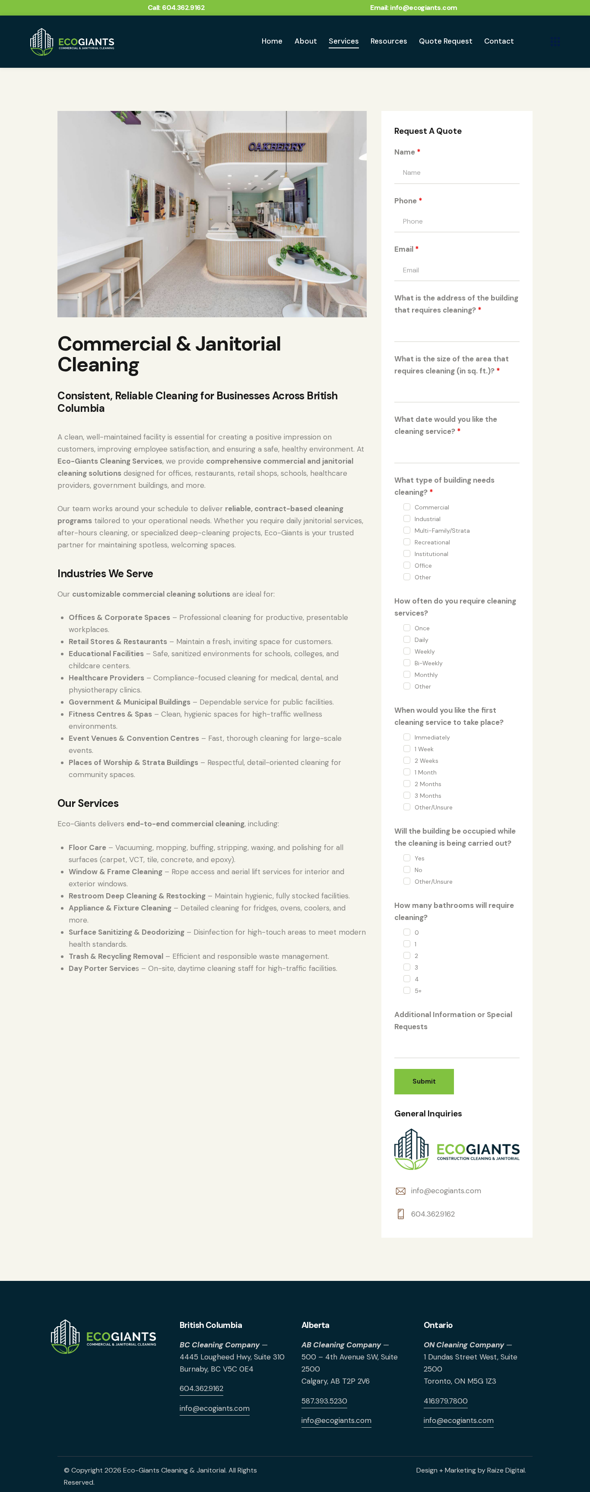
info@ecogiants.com (446, 1190)
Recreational (432, 542)
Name (407, 152)
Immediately (432, 737)
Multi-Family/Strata (442, 530)
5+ (418, 991)
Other (423, 577)
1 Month (426, 772)
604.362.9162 (433, 1214)
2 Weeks (426, 761)
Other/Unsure (434, 807)
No (418, 870)
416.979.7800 (446, 1401)
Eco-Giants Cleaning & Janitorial (174, 1470)
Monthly (426, 675)
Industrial (428, 519)
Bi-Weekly (429, 663)
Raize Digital (506, 1470)
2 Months (428, 784)
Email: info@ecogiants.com (413, 7)
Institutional (431, 554)
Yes (420, 858)
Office (423, 565)
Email (406, 249)
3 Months (428, 796)
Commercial (432, 507)
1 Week (424, 749)
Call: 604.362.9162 (176, 7)
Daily (421, 640)
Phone (408, 200)
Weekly (425, 651)
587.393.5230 (324, 1401)
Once (422, 628)
